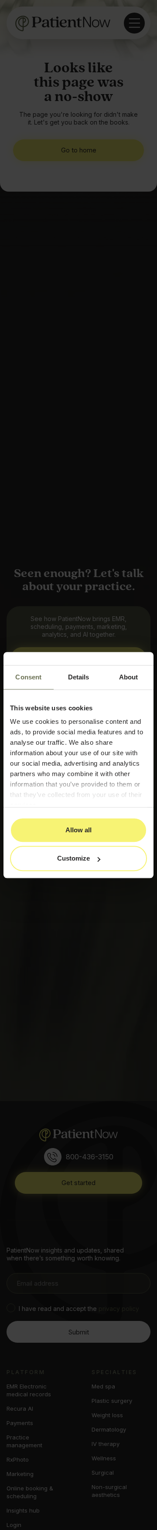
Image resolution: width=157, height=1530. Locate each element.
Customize (73, 858)
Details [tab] (78, 677)
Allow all (78, 830)
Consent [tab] (28, 677)
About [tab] (128, 677)
